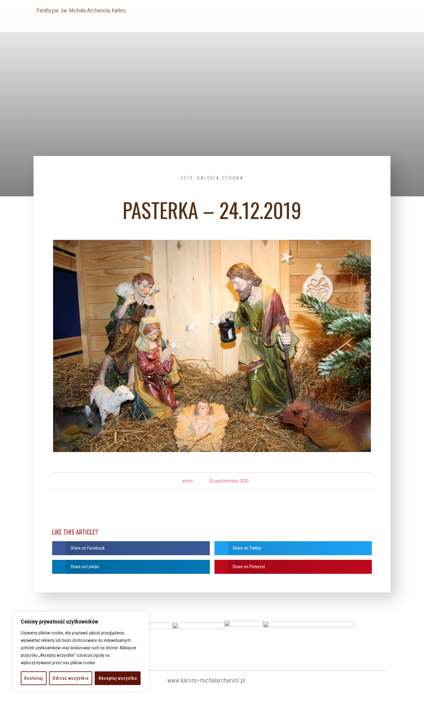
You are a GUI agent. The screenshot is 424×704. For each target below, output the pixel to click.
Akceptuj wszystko (117, 678)
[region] (80, 651)
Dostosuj (33, 678)
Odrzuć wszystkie (70, 678)
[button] (131, 548)
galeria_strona (220, 178)
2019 (186, 178)
